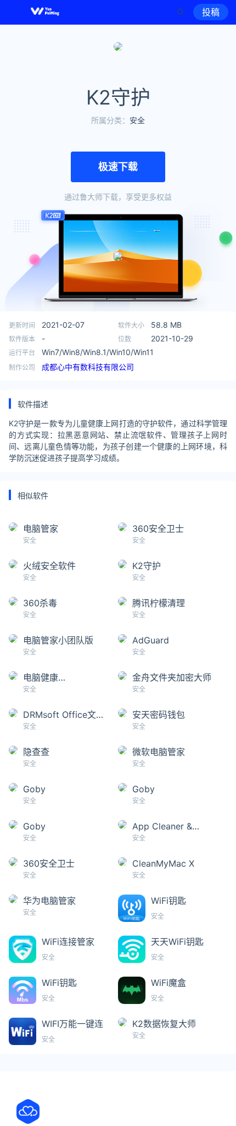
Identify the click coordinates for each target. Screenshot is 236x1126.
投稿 (211, 12)
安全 (137, 120)
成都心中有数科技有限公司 (88, 367)
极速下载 (118, 166)
